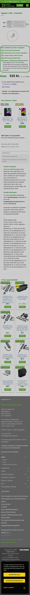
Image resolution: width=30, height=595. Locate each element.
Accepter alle (14, 575)
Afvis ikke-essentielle (14, 581)
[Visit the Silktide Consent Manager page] (24, 588)
